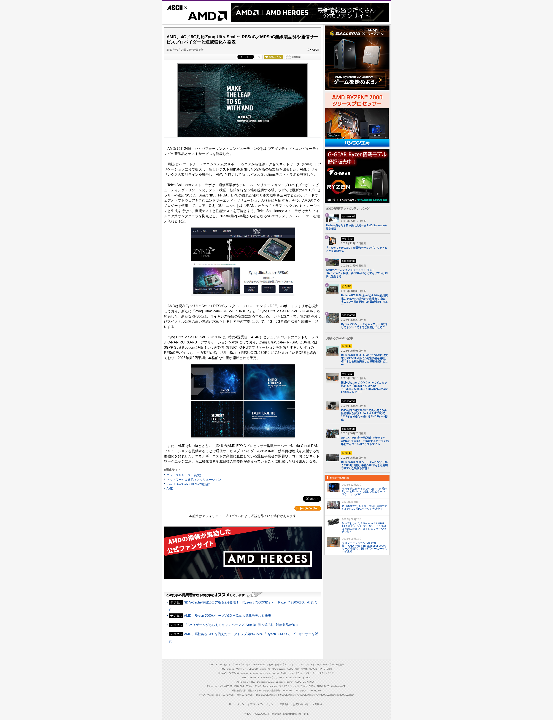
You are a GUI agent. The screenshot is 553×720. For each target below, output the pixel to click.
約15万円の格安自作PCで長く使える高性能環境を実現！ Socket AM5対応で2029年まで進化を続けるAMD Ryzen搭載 (364, 415)
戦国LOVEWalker (345, 695)
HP (320, 669)
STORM (328, 669)
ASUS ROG (293, 669)
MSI (244, 677)
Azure (276, 673)
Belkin (284, 673)
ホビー (270, 664)
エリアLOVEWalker (225, 695)
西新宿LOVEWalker (265, 695)
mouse (230, 669)
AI (216, 664)
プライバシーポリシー (263, 704)
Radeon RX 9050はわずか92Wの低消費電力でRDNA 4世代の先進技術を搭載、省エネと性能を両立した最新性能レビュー (364, 300)
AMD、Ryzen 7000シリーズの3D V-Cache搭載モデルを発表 (227, 615)
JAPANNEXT (309, 682)
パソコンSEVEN (309, 669)
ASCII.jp (183, 7)
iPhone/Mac (259, 664)
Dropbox (261, 682)
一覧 (258, 57)
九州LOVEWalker (304, 695)
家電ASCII (239, 686)
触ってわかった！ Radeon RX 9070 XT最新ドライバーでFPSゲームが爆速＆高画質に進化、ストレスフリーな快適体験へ (364, 527)
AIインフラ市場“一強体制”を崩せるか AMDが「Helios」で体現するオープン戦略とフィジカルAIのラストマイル (365, 440)
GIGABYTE (253, 677)
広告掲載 (317, 704)
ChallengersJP (338, 686)
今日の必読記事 (238, 690)
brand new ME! (293, 677)
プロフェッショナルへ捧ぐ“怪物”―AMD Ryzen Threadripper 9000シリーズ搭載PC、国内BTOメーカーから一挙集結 (364, 547)
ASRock (241, 682)
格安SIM (228, 686)
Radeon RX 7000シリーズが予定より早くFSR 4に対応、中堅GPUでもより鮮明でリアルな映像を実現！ (364, 465)
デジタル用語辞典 (271, 690)
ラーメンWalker (206, 695)
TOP (210, 664)
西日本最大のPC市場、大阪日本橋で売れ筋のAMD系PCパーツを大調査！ (364, 507)
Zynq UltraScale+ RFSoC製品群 (188, 484)
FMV (223, 669)
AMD (196, 16)
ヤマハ (292, 673)
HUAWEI (222, 673)
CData (270, 682)
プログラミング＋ (287, 686)
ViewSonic (266, 677)
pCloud (306, 677)
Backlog (280, 682)
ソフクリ (329, 673)
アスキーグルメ (253, 686)
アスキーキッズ (214, 686)
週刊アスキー (254, 690)
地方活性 (302, 686)
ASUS (298, 682)
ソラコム (250, 682)
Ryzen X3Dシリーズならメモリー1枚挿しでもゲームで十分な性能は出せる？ (364, 326)
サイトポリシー (238, 704)
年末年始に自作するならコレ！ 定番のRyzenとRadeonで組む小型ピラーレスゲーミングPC (364, 491)
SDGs (312, 686)
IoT (220, 664)
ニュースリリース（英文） (185, 475)
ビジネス (228, 664)
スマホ (301, 664)
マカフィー (241, 669)
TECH (237, 664)
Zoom (300, 673)
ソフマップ (278, 677)
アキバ (292, 664)
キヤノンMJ (265, 673)
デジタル (246, 664)
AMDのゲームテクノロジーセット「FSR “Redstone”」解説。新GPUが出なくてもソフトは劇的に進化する (357, 273)
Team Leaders (270, 686)
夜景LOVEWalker (285, 695)
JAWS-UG (234, 673)
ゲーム (326, 664)
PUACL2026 (323, 686)
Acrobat (254, 673)
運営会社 (284, 704)
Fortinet (289, 682)
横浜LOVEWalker (245, 695)
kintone (244, 673)
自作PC (279, 664)
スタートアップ (313, 664)
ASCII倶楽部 (338, 664)
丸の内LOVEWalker (325, 695)
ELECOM (253, 669)
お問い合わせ (300, 704)
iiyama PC (265, 669)
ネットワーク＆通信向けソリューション (194, 479)
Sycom (281, 669)
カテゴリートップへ (307, 508)
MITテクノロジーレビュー (308, 690)
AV (285, 664)
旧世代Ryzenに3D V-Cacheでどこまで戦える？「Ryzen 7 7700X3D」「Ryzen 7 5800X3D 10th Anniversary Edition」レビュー (364, 387)
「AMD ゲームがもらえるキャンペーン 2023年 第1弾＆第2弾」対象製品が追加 (241, 625)
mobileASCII (288, 690)
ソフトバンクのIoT (314, 673)
